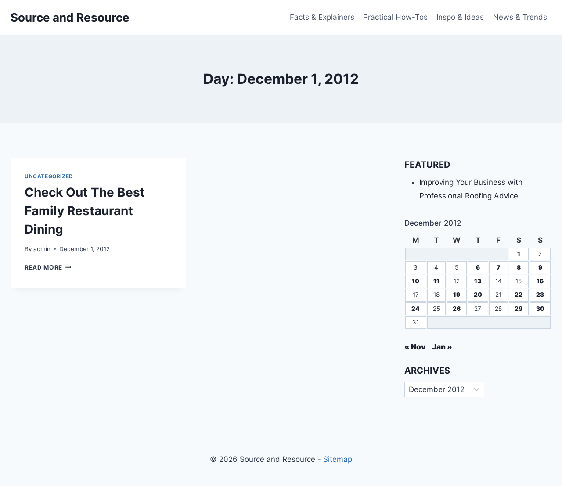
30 (540, 308)
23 (540, 294)
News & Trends (520, 17)
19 (456, 294)
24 (415, 308)
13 (477, 280)
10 (415, 280)
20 (478, 294)
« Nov (414, 346)
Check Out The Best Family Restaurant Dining (85, 211)
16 (540, 280)
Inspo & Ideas (460, 17)
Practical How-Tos (395, 17)
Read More (48, 267)
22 (518, 294)
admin (41, 248)
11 (436, 280)
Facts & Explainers (322, 17)
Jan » (442, 346)
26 (457, 308)
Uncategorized (49, 176)
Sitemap (337, 459)
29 (518, 308)
